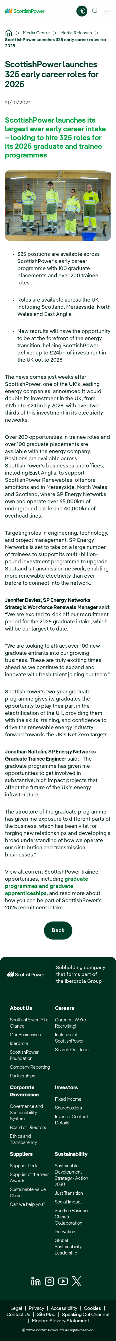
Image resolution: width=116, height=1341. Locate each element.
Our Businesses (25, 1035)
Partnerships (22, 1076)
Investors (66, 1087)
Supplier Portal (25, 1166)
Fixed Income (68, 1099)
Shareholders (68, 1108)
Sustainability (71, 1154)
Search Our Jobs (71, 1050)
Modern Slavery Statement (60, 1321)
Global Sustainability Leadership (68, 1246)
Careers (64, 1008)
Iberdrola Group (83, 981)
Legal (16, 1308)
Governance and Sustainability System (26, 1112)
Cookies (92, 1308)
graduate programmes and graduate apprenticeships (46, 886)
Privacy (36, 1308)
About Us (21, 1008)
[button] (95, 11)
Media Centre (37, 33)
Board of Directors (28, 1127)
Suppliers (21, 1154)
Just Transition (69, 1193)
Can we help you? (27, 1204)
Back (58, 930)
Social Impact (68, 1202)
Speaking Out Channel (86, 1314)
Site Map (46, 1314)
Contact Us (18, 1314)
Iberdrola (19, 1043)
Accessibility (64, 1308)
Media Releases (76, 33)
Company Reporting (30, 1067)
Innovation (65, 1232)
